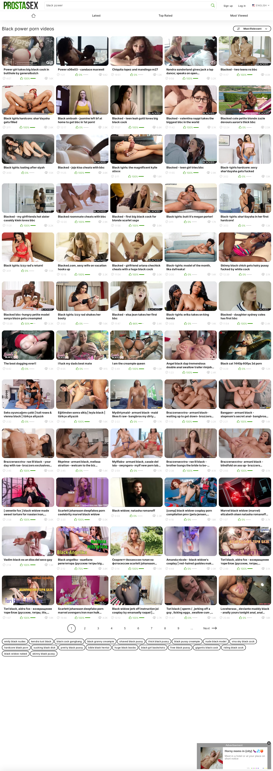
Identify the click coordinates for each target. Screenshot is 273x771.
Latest (96, 15)
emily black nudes (15, 641)
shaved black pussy (131, 641)
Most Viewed (239, 15)
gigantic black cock (206, 647)
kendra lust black (41, 641)
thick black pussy (158, 641)
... (192, 628)
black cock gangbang (69, 641)
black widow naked (15, 653)
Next (206, 628)
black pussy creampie (187, 641)
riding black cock (234, 647)
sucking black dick (44, 647)
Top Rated (165, 15)
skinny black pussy (43, 653)
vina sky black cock (243, 641)
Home (33, 15)
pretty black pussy (72, 647)
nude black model (215, 641)
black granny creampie (100, 641)
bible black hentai (98, 647)
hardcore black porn (16, 647)
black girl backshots (153, 647)
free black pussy (180, 647)
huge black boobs (125, 647)
